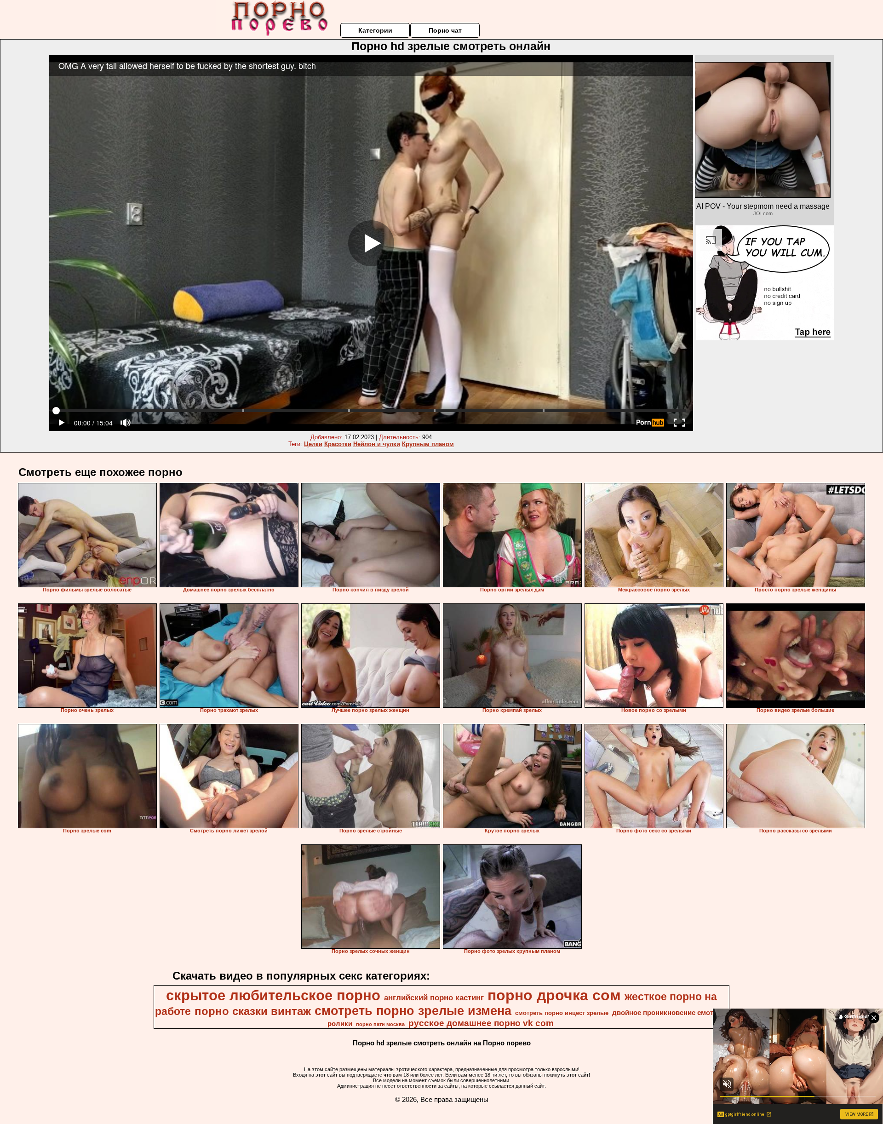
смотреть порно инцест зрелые (561, 1012)
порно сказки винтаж (253, 1011)
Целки (313, 444)
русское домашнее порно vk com (481, 1023)
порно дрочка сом (554, 995)
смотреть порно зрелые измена (413, 1011)
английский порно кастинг (434, 997)
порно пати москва (380, 1024)
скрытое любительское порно (273, 995)
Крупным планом (428, 444)
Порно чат (445, 30)
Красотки (337, 444)
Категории (375, 30)
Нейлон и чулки (376, 444)
